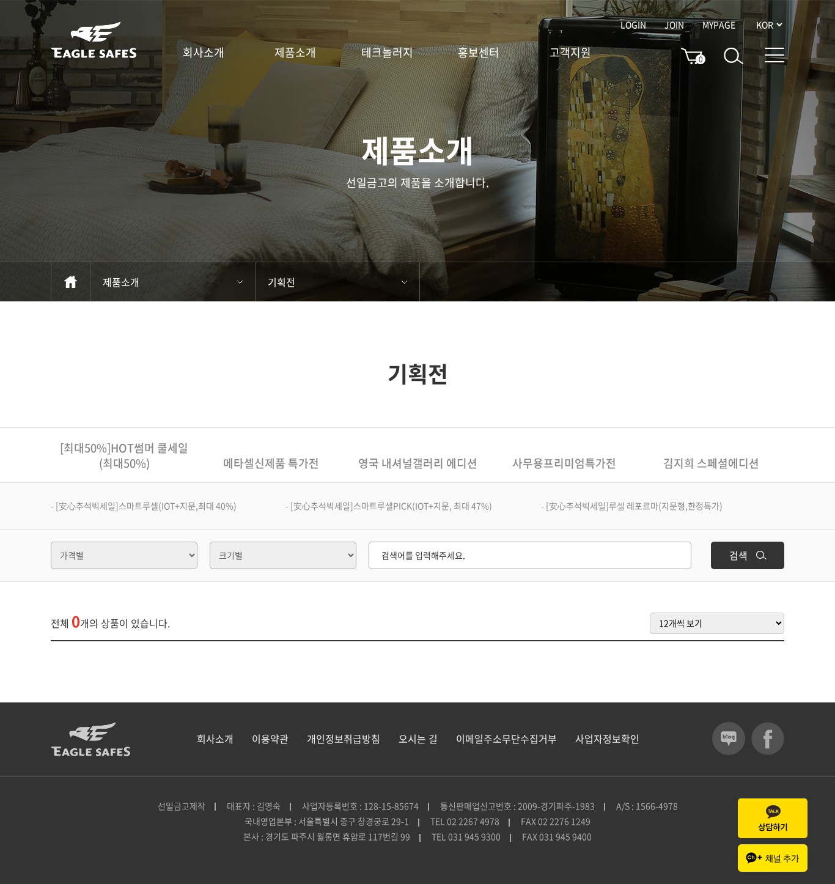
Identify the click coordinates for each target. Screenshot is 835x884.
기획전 (281, 281)
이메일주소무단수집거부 (506, 738)
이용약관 (270, 738)
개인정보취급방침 (343, 738)
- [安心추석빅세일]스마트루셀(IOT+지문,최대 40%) (144, 505)
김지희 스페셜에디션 (711, 463)
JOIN (674, 24)
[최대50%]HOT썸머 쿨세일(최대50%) (124, 455)
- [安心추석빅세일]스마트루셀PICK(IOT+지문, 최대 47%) (388, 505)
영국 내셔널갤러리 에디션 (417, 463)
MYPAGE (718, 24)
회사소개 (203, 53)
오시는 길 (418, 738)
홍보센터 (478, 53)
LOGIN (633, 24)
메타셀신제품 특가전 (271, 463)
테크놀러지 (387, 53)
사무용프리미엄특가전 (564, 463)
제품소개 (295, 53)
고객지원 (570, 53)
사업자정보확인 (607, 738)
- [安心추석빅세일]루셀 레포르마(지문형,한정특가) (632, 505)
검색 (739, 555)
